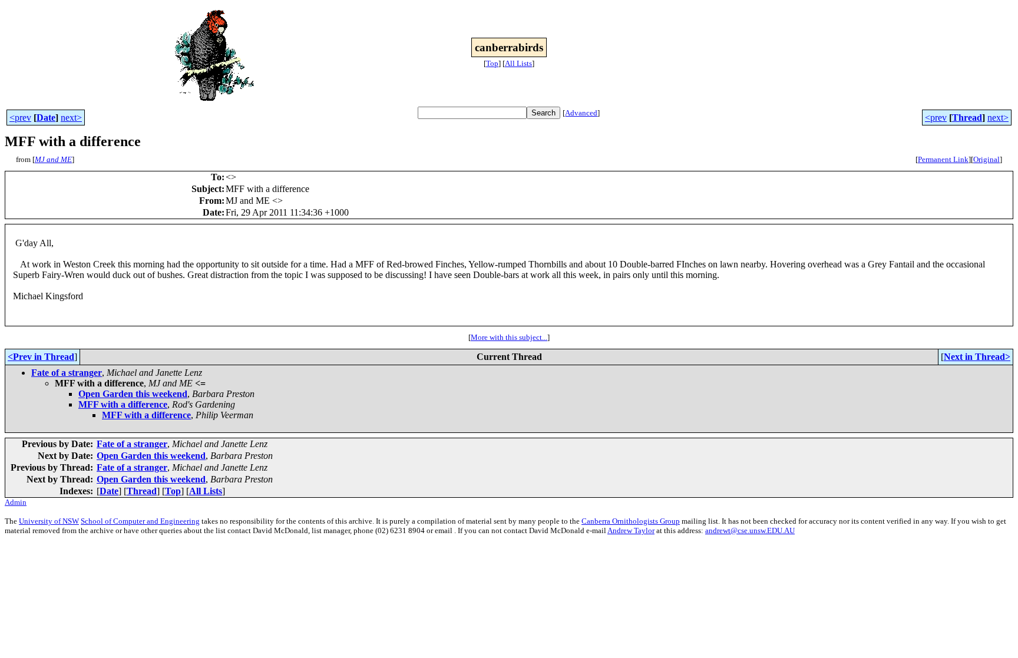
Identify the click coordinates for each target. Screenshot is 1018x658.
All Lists (518, 63)
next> (71, 118)
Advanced (581, 112)
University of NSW (49, 521)
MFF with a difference (122, 404)
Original (986, 159)
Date (46, 118)
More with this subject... (509, 337)
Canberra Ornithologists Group (630, 521)
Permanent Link (943, 159)
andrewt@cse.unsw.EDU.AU (750, 530)
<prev (20, 118)
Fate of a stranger (66, 373)
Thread (967, 118)
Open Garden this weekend (132, 394)
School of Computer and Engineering (140, 521)
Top (492, 63)
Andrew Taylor (631, 530)
